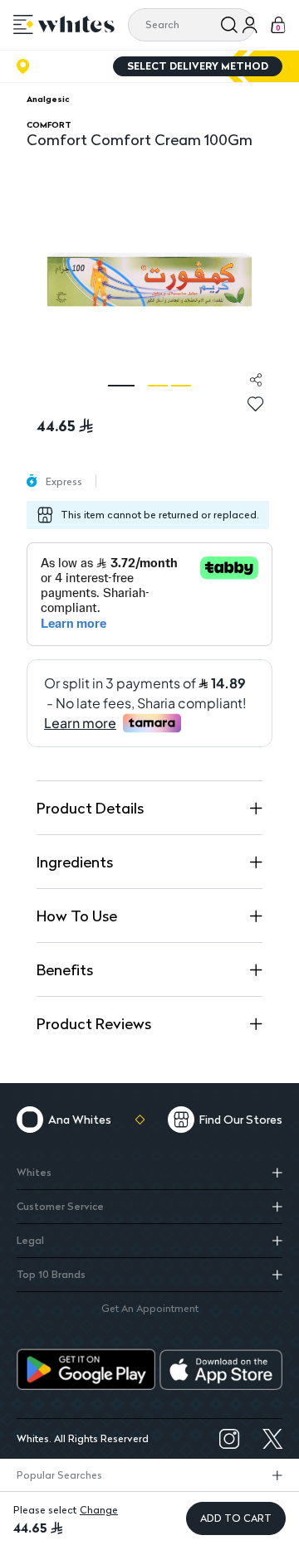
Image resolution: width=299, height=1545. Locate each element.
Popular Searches (59, 1475)
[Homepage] (76, 24)
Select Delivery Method (197, 66)
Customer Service (60, 1206)
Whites (34, 1172)
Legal (30, 1240)
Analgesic (48, 99)
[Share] (255, 380)
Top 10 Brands (51, 1274)
